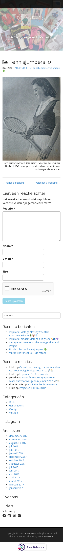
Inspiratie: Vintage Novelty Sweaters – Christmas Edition (30, 333)
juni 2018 (14, 449)
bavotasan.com (45, 536)
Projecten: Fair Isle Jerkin (32, 387)
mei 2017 (14, 474)
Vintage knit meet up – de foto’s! (27, 352)
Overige (13, 409)
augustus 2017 (17, 463)
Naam (8, 246)
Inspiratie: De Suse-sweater (34, 374)
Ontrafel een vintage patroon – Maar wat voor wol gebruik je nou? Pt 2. (34, 369)
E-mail (8, 259)
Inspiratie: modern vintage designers (29, 338)
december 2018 (18, 435)
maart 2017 (15, 481)
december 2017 (18, 456)
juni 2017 (14, 470)
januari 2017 (16, 488)
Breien (12, 402)
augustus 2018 (17, 443)
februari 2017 (16, 484)
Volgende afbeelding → (47, 182)
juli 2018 (13, 446)
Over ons (10, 497)
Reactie (9, 208)
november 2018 (18, 439)
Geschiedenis (16, 405)
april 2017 (14, 477)
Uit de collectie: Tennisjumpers (45, 67)
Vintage (13, 412)
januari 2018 (16, 453)
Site (5, 271)
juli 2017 (13, 467)
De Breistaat (30, 533)
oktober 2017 (16, 460)
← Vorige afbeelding (13, 182)
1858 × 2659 (21, 67)
